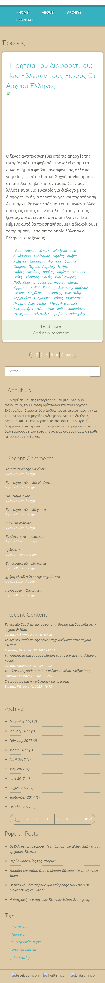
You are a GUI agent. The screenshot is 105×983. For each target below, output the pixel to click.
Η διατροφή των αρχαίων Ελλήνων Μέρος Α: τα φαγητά (51, 899)
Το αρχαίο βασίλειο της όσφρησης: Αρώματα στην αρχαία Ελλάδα (48, 642)
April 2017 (18, 759)
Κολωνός (20, 261)
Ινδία (61, 308)
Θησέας (58, 256)
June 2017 (17, 778)
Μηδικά (63, 271)
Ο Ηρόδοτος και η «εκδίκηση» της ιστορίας (37, 681)
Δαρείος (48, 266)
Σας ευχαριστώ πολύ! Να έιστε (28, 482)
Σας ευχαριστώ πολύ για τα (26, 509)
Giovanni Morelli (23, 950)
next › (70, 355)
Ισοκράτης (73, 298)
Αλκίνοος (55, 261)
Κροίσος (49, 287)
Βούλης (48, 271)
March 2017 (19, 750)
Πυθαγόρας (22, 282)
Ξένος (17, 250)
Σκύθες (57, 298)
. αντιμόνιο (19, 926)
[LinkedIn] (84, 975)
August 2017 (19, 788)
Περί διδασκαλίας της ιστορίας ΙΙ (34, 861)
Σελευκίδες (41, 313)
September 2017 (22, 797)
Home (23, 12)
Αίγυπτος (32, 277)
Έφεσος (18, 293)
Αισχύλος (34, 293)
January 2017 (20, 731)
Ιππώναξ (81, 287)
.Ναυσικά (18, 934)
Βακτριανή (21, 308)
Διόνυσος (79, 271)
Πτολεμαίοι (21, 313)
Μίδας (72, 282)
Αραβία (57, 313)
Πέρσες (34, 266)
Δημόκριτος (42, 282)
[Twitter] (55, 975)
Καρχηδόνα (22, 298)
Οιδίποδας (42, 256)
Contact (26, 20)
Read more (51, 327)
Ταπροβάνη (76, 308)
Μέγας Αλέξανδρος (64, 303)
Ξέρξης (62, 266)
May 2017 (17, 769)
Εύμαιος (71, 261)
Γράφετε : (13, 549)
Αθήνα (72, 256)
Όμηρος (19, 266)
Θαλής (46, 277)
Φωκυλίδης (73, 293)
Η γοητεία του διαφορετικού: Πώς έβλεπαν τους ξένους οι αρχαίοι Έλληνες (50, 75)
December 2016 (21, 721)
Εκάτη (17, 277)
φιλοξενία (59, 250)
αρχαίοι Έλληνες (37, 250)
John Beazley (20, 957)
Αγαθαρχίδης (76, 313)
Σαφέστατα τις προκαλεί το (26, 536)
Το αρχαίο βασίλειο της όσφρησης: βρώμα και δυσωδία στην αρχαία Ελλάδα (50, 627)
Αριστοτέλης (37, 303)
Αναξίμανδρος (64, 277)
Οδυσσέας (37, 261)
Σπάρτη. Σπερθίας (26, 271)
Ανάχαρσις (41, 298)
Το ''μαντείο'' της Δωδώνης (25, 469)
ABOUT (47, 12)
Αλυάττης (65, 287)
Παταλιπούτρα (43, 308)
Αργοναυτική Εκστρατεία (24, 590)
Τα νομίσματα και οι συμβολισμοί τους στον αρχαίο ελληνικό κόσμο (50, 658)
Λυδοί (35, 287)
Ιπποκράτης (53, 293)
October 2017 (20, 806)
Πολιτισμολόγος (18, 496)
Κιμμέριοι (20, 287)
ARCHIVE (74, 12)
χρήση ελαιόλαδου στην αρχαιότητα (33, 576)
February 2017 (21, 740)
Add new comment (51, 333)
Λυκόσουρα (22, 256)
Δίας (73, 250)
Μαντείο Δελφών (18, 523)
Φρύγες (59, 282)
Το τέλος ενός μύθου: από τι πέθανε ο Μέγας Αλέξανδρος (47, 670)
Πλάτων (19, 303)
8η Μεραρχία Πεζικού (27, 942)
